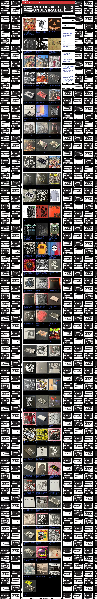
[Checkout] (72, 16)
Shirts (64, 41)
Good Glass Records (66, 46)
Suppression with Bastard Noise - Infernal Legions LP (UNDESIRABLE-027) (68, 67)
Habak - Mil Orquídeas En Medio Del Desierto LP (67, 54)
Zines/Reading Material (67, 43)
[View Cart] (67, 16)
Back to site (25, 0)
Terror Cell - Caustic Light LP (68, 57)
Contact (64, 86)
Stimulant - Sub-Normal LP (67, 59)
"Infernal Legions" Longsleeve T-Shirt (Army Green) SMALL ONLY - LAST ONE (68, 80)
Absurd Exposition (66, 44)
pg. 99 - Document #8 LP (67, 56)
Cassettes (64, 37)
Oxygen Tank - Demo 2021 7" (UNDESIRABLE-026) (68, 77)
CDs (64, 39)
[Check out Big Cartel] (65, 89)
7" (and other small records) (67, 33)
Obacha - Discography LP (67, 61)
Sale (64, 48)
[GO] (73, 20)
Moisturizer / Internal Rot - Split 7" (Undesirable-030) (68, 71)
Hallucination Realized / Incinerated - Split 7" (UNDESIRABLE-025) (67, 73)
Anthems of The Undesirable (68, 31)
